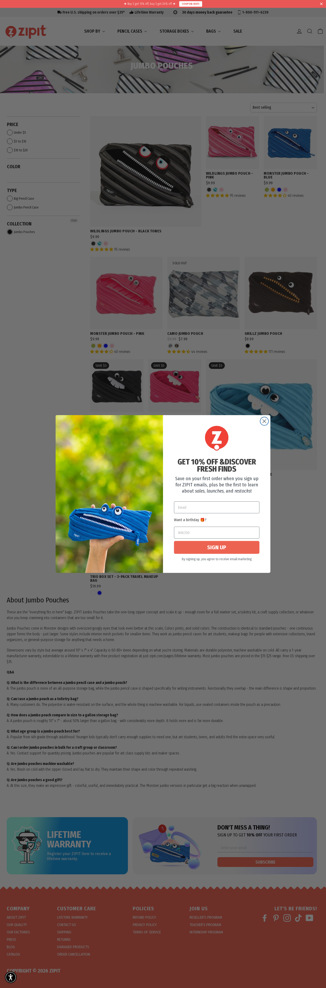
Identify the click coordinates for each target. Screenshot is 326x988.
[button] (11, 977)
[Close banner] (321, 4)
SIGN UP (216, 547)
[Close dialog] (264, 421)
